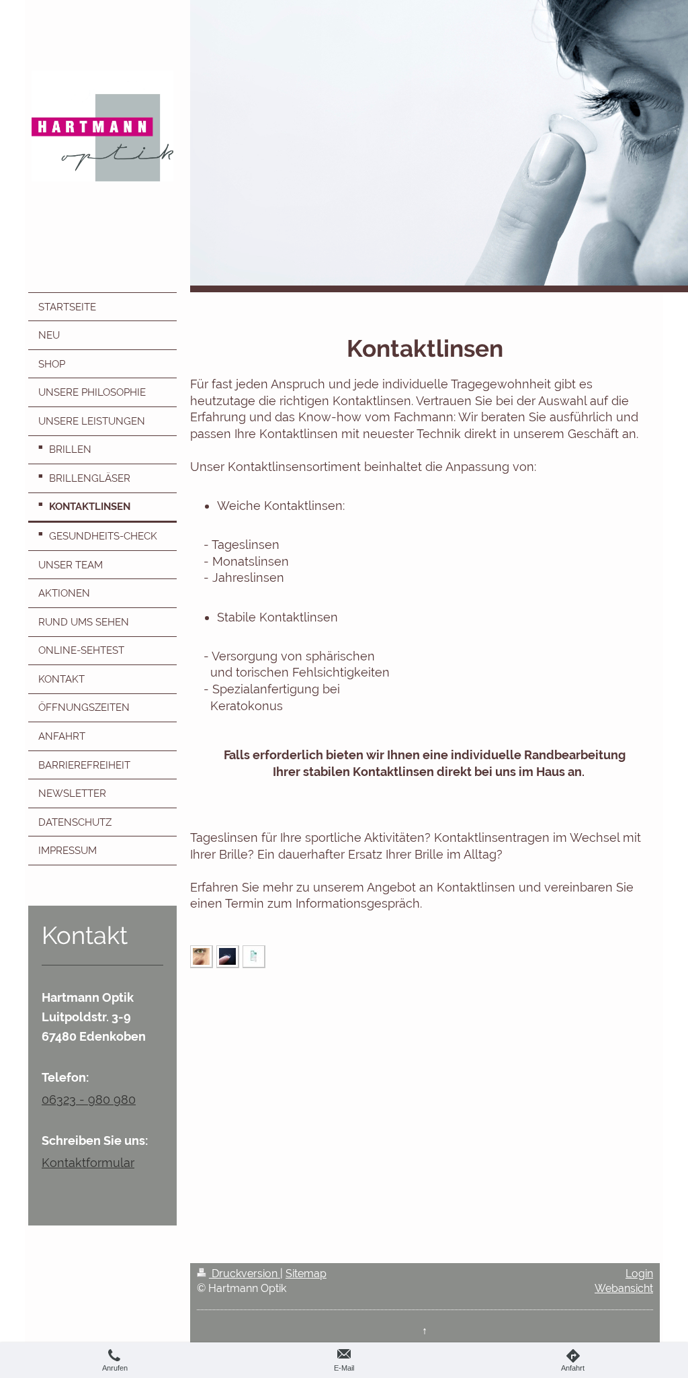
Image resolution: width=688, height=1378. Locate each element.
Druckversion (244, 1273)
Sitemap (306, 1273)
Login (639, 1273)
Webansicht (624, 1288)
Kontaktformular (88, 1163)
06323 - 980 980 (89, 1099)
